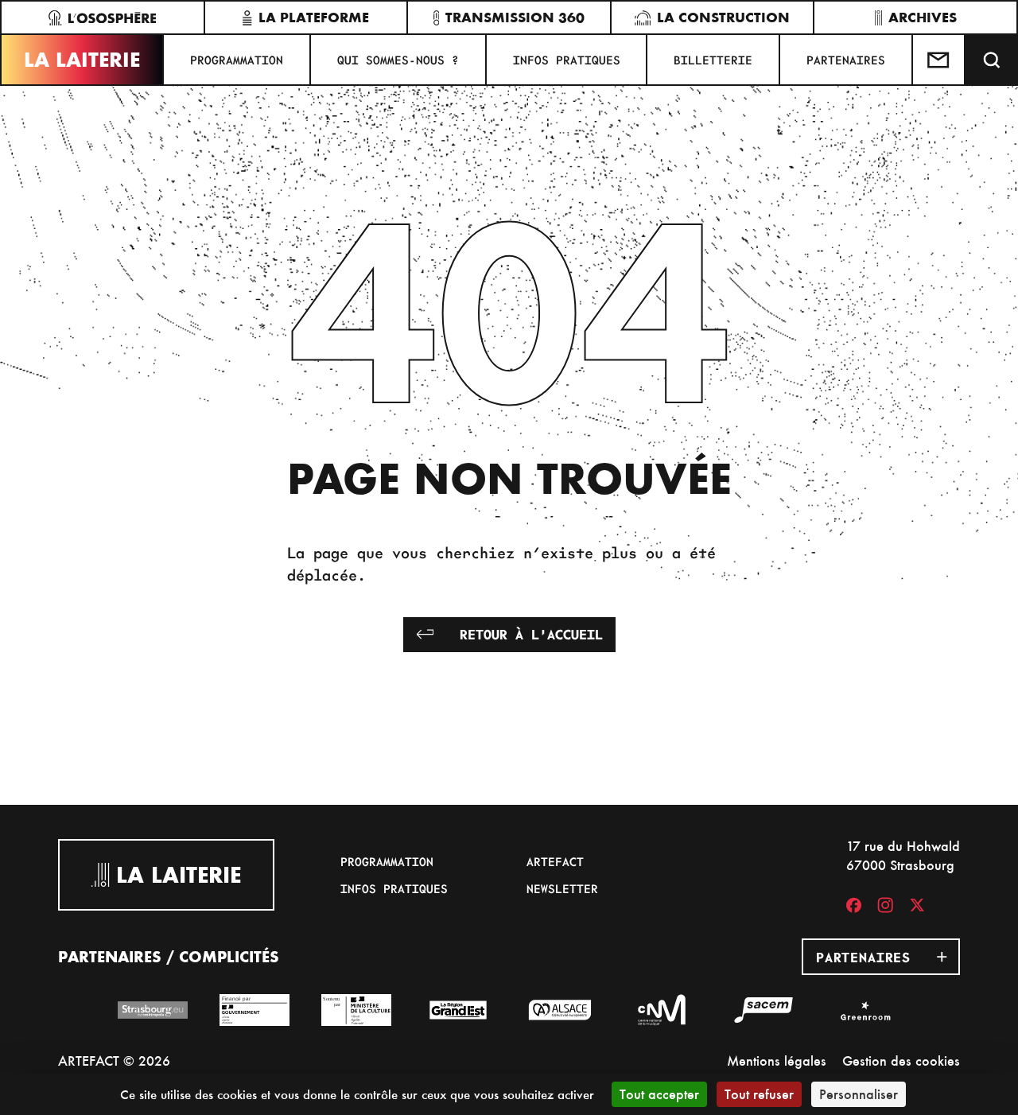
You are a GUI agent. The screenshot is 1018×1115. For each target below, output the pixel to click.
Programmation (236, 60)
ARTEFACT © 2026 (114, 1060)
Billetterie (713, 60)
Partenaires (845, 60)
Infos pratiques (566, 60)
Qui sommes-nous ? (398, 60)
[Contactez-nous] (939, 59)
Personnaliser (858, 1094)
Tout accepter (659, 1094)
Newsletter (562, 888)
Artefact (555, 861)
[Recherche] (992, 59)
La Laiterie (82, 59)
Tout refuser (759, 1094)
